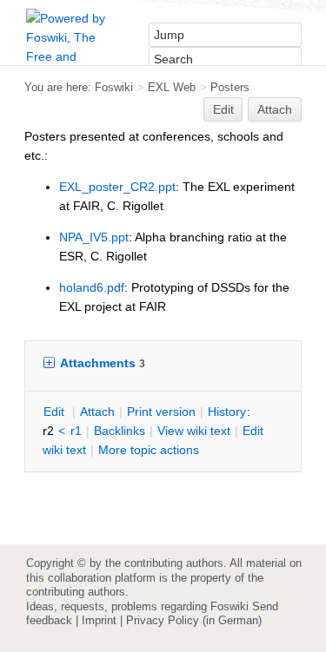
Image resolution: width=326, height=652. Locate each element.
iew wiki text (193, 431)
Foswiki (114, 87)
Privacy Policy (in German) (194, 620)
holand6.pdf (91, 287)
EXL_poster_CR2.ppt (117, 187)
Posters (229, 87)
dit (55, 411)
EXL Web (172, 87)
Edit (223, 109)
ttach (97, 411)
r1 (76, 431)
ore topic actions (148, 450)
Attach (274, 109)
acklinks (119, 431)
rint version (161, 411)
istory (227, 411)
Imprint (99, 620)
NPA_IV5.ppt (94, 237)
